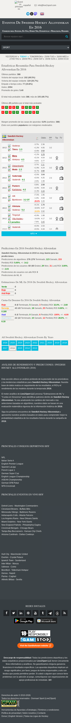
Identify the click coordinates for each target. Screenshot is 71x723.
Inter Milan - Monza (10, 563)
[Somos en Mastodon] (35, 13)
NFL (3, 457)
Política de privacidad (11, 713)
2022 (35, 343)
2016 (12, 348)
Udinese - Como (8, 567)
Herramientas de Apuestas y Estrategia (18, 710)
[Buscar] (66, 36)
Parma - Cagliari (8, 576)
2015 (20, 348)
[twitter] (14, 613)
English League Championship (15, 476)
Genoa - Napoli (8, 573)
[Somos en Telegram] (28, 13)
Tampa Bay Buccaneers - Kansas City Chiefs (21, 531)
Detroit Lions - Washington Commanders (19, 506)
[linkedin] (21, 613)
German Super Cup (10, 473)
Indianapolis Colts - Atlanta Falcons (17, 515)
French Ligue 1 (8, 470)
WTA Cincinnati (8, 486)
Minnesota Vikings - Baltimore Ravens (18, 512)
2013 (35, 348)
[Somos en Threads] (31, 13)
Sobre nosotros (29, 713)
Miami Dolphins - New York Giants (16, 522)
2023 (27, 343)
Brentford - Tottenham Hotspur (14, 570)
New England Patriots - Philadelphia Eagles (21, 525)
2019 (57, 343)
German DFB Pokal (10, 483)
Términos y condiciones (48, 710)
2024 (20, 343)
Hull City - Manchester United (14, 554)
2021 (42, 343)
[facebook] (6, 613)
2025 (12, 343)
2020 (49, 343)
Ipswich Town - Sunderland (13, 560)
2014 (27, 348)
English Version (16, 716)
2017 (5, 348)
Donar (4, 716)
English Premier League (12, 464)
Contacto (41, 713)
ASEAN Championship (11, 480)
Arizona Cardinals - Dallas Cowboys (17, 534)
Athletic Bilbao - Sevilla (11, 579)
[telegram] (50, 613)
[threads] (57, 613)
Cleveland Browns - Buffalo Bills (15, 509)
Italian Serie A (7, 460)
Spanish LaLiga (8, 467)
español (27, 5)
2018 (64, 343)
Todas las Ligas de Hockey (36, 716)
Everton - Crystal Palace (12, 557)
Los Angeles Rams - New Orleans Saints (19, 518)
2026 (5, 343)
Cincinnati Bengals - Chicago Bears (17, 528)
